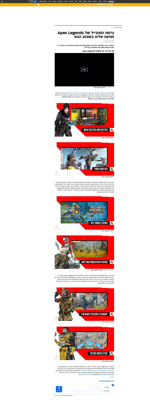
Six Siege (104, 374)
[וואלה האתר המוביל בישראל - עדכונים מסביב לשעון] (111, 1)
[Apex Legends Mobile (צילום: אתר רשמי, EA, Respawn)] (84, 121)
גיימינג (112, 377)
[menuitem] (104, 1)
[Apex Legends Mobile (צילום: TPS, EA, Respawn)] (84, 253)
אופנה (54, 1)
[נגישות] (2, 2)
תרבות (89, 1)
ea (110, 377)
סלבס (84, 1)
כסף (80, 1)
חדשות (105, 1)
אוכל (76, 1)
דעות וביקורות (88, 4)
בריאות (71, 1)
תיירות (66, 1)
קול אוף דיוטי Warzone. (86, 374)
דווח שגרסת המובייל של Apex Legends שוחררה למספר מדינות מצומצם (86, 93)
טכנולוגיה (60, 1)
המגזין (93, 4)
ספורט (100, 1)
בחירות (95, 1)
